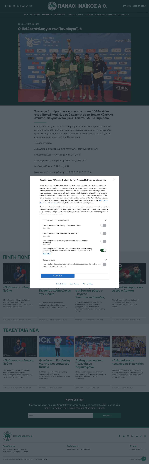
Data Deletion (61, 284)
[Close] (115, 180)
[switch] (103, 225)
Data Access (74, 284)
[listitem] (74, 220)
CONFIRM (57, 276)
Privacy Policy (88, 284)
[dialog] (74, 232)
